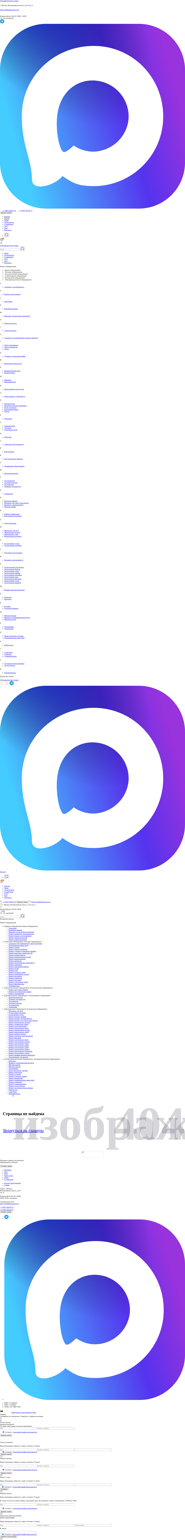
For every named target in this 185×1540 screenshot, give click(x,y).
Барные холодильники (12, 294)
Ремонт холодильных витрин (19, 1042)
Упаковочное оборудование (14, 466)
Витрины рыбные (10, 501)
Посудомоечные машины (13, 459)
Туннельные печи (10, 430)
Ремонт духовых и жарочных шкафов (22, 951)
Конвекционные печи (12, 371)
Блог (6, 228)
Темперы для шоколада (12, 486)
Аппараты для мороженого (14, 287)
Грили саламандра (11, 347)
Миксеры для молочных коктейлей (17, 316)
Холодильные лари (11, 577)
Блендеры (7, 599)
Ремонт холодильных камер (19, 1045)
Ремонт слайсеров (15, 1082)
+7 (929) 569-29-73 (25, 211)
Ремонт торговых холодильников (21, 1036)
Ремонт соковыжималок (17, 1084)
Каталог (7, 216)
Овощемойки (9, 627)
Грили (6, 349)
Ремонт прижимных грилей (19, 974)
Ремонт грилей (14, 947)
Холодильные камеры (12, 573)
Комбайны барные (11, 309)
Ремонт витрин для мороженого (20, 1019)
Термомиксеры (9, 426)
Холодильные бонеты (12, 569)
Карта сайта (8, 1176)
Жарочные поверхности (13, 363)
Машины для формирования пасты (17, 618)
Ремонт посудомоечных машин (20, 992)
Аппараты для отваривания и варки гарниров (21, 338)
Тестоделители (9, 665)
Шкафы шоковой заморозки (14, 590)
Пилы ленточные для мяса (14, 636)
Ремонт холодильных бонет (19, 1040)
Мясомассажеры (10, 616)
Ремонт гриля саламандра (18, 949)
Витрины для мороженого (13, 505)
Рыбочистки (8, 645)
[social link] (6, 1218)
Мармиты (7, 380)
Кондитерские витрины (13, 516)
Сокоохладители (10, 331)
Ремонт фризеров (15, 1038)
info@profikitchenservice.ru (9, 10)
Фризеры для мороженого (13, 560)
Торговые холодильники (13, 553)
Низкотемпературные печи (14, 389)
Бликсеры (7, 597)
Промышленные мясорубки (14, 638)
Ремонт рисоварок (15, 976)
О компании (8, 224)
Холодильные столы (11, 581)
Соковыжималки (10, 656)
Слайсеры (8, 654)
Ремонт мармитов (15, 961)
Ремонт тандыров (15, 980)
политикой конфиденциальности (25, 1432)
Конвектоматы (9, 373)
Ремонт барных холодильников (20, 936)
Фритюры (8, 437)
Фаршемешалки (10, 673)
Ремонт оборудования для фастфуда (22, 963)
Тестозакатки (9, 484)
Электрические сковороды (14, 444)
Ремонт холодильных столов (19, 1053)
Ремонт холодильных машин (19, 1049)
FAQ (6, 226)
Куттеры (7, 606)
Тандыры (7, 428)
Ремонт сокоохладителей (18, 940)
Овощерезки (8, 629)
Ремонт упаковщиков (16, 994)
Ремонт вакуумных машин (18, 990)
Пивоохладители (10, 323)
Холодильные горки (11, 571)
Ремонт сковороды (15, 978)
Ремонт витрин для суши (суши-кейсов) (23, 1020)
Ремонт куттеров (15, 1074)
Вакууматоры (9, 452)
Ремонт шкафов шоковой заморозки (22, 1055)
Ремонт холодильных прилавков (20, 1051)
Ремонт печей (14, 969)
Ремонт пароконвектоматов (19, 967)
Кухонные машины (11, 608)
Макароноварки (10, 382)
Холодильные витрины (12, 579)
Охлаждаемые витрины (13, 545)
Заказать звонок (6, 213)
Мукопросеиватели (11, 473)
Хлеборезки (8, 494)
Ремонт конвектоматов (17, 955)
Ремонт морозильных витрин (19, 1030)
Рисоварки (8, 419)
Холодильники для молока (14, 567)
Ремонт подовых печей (17, 972)
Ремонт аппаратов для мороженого (21, 934)
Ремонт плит (13, 970)
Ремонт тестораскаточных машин (21, 1088)
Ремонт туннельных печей (18, 982)
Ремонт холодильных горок (19, 1044)
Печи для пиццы (10, 408)
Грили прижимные (11, 345)
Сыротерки (8, 652)
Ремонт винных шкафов (17, 1017)
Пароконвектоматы (11, 409)
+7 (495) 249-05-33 (9, 211)
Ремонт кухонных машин (18, 1076)
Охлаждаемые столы (11, 544)
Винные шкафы (10, 507)
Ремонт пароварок (15, 965)
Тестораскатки (9, 481)
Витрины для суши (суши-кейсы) (16, 503)
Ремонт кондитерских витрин (19, 1022)
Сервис (7, 1185)
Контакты (7, 230)
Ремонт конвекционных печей (20, 957)
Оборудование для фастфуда (14, 396)
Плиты (6, 411)
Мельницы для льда (11, 530)
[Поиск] (6, 235)
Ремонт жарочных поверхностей (20, 953)
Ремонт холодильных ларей (19, 1047)
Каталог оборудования (12, 1183)
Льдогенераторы (10, 523)
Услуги (6, 218)
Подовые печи (9, 404)
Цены (6, 220)
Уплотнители (9, 222)
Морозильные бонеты (12, 532)
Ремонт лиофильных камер (18, 1024)
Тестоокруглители (11, 483)
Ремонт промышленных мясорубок (21, 1080)
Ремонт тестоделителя (17, 1086)
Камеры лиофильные (12, 514)
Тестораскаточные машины (14, 663)
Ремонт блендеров (15, 1072)
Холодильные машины (12, 583)
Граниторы (8, 301)
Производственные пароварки (15, 406)
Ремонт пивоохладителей (18, 938)
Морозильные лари (11, 534)
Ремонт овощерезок (16, 1078)
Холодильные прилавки (13, 575)
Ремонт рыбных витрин (17, 1034)
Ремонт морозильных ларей (19, 1032)
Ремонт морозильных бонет (19, 1028)
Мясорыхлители (10, 619)
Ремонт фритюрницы (16, 984)
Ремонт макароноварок (17, 959)
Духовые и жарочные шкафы (14, 356)
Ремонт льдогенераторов (18, 1026)
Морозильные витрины (12, 536)
